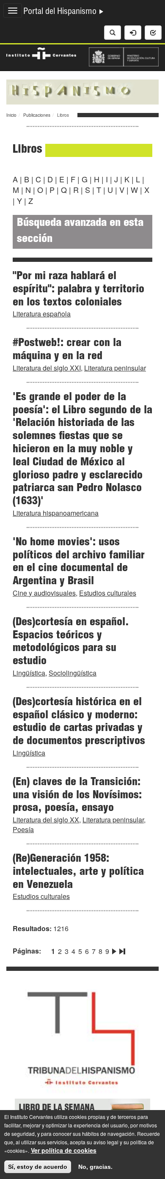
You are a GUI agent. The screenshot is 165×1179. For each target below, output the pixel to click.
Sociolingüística (72, 673)
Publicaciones (36, 115)
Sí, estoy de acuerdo (37, 1166)
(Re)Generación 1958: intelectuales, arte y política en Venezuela (78, 872)
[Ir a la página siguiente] (114, 949)
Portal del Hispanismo (61, 12)
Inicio (11, 115)
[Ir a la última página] (121, 949)
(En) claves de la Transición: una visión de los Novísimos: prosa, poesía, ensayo (77, 795)
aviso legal (106, 1142)
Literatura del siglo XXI (47, 368)
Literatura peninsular (115, 368)
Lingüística (29, 673)
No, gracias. (95, 1166)
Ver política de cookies (63, 1150)
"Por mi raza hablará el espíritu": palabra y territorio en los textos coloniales (78, 289)
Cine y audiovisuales (44, 593)
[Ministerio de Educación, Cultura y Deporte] (124, 56)
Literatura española (42, 314)
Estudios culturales (107, 593)
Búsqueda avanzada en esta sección (80, 231)
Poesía (23, 829)
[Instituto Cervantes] (41, 52)
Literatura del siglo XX (46, 819)
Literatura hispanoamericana (56, 513)
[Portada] (82, 91)
